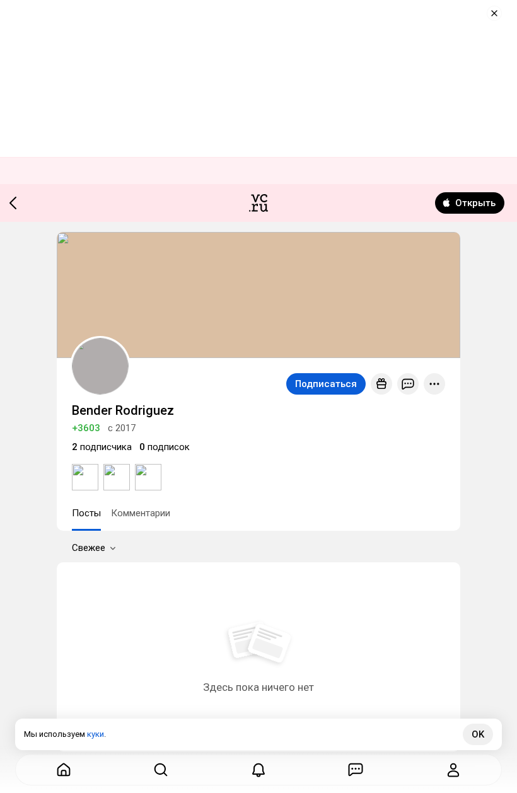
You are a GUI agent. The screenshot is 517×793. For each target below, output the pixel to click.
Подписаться (326, 384)
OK (478, 734)
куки (95, 734)
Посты (86, 513)
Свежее (88, 547)
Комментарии (140, 513)
